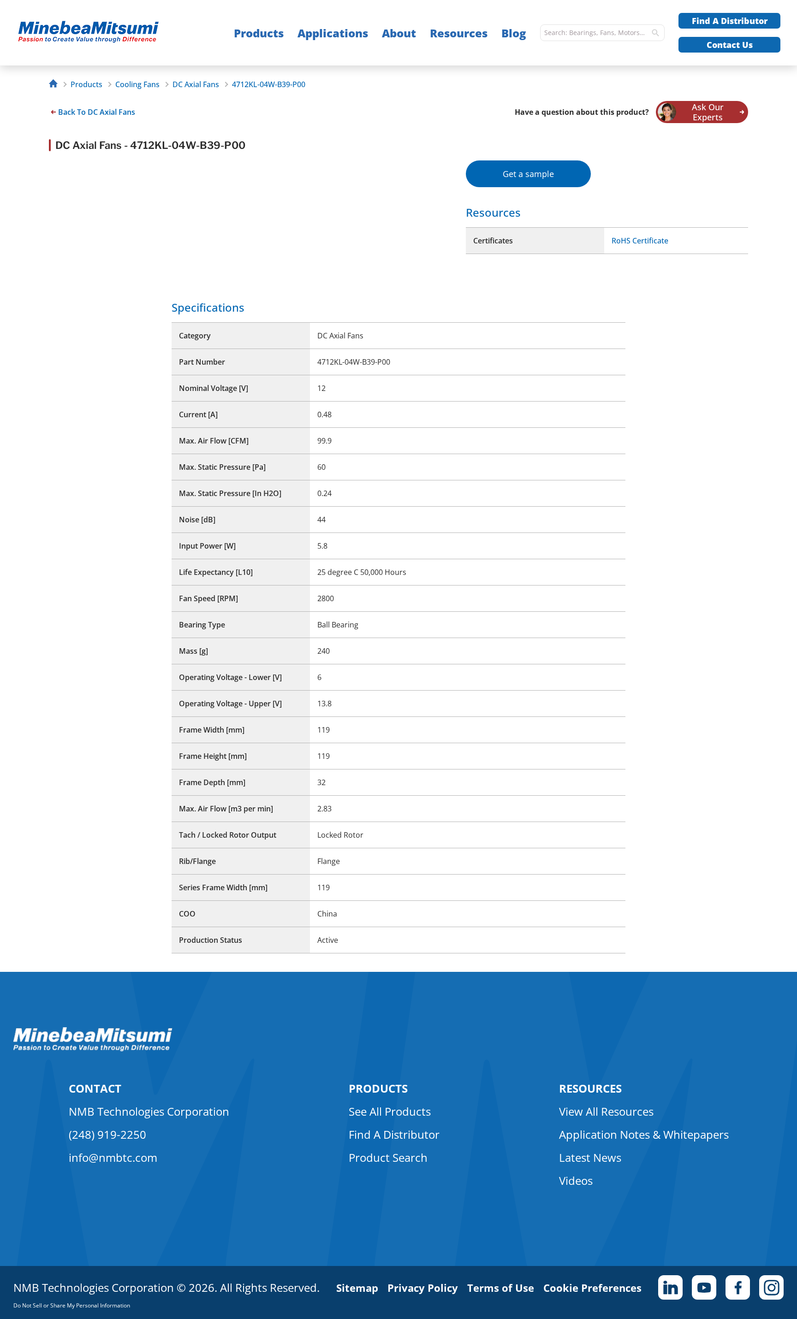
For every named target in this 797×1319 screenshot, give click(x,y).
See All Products (390, 1111)
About (399, 33)
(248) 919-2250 (107, 1134)
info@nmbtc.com (113, 1157)
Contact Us (730, 44)
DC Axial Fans (195, 84)
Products (259, 33)
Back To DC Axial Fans (96, 112)
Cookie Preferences (592, 1287)
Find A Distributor (729, 20)
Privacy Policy (422, 1287)
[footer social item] (670, 1287)
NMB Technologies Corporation (149, 1111)
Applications (332, 33)
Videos (576, 1180)
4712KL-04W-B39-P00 (268, 84)
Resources (459, 33)
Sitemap (357, 1287)
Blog (513, 33)
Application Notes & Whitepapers (644, 1134)
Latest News (590, 1157)
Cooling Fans (137, 84)
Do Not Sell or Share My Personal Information (71, 1305)
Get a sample (528, 173)
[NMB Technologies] (55, 84)
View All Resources (606, 1111)
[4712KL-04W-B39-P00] (107, 33)
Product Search (388, 1157)
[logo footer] (92, 1049)
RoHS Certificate (640, 241)
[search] (655, 32)
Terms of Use (500, 1287)
